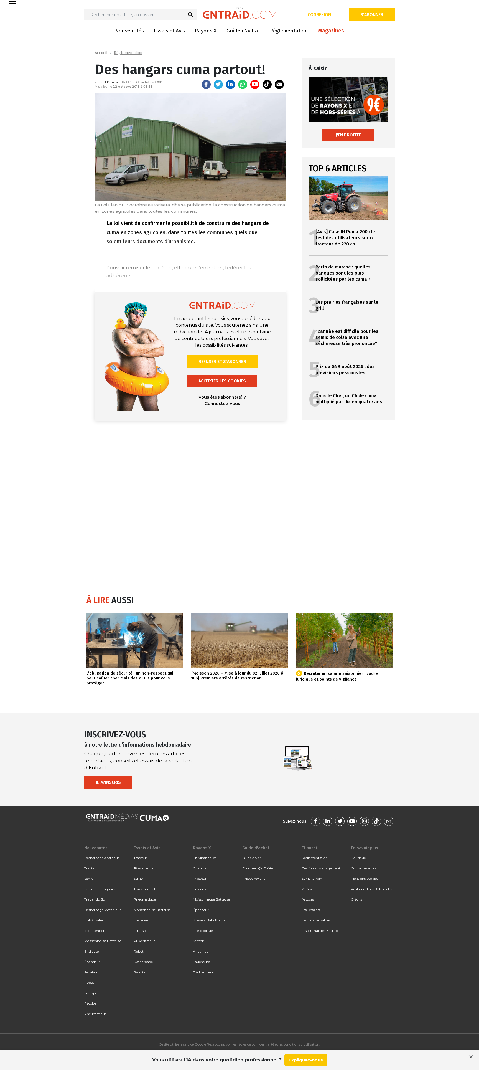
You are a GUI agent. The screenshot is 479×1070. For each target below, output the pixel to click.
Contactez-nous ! (364, 868)
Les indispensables (316, 920)
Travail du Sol (95, 899)
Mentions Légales (364, 878)
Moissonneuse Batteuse (102, 941)
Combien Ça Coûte (257, 868)
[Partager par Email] (279, 84)
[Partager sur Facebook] (206, 84)
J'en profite (348, 135)
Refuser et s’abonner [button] (222, 361)
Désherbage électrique (101, 858)
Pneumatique (95, 1014)
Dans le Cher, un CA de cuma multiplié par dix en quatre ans (348, 399)
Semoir (90, 878)
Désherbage (143, 962)
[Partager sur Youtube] (254, 84)
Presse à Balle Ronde (209, 920)
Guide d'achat (255, 847)
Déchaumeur (203, 972)
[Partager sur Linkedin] (230, 84)
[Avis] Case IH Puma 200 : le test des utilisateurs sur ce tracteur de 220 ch (345, 238)
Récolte (90, 1003)
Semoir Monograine (100, 889)
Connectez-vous (222, 403)
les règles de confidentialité (253, 1044)
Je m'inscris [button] (108, 782)
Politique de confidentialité (372, 889)
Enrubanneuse (204, 858)
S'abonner (371, 14)
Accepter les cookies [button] (222, 381)
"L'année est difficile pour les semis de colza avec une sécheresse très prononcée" (346, 337)
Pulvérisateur (95, 920)
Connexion (319, 14)
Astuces (308, 899)
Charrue (199, 868)
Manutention (94, 931)
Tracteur (91, 868)
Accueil (101, 52)
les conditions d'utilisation (299, 1044)
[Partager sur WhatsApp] (242, 84)
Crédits (356, 899)
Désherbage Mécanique (102, 910)
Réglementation (289, 30)
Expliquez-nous (306, 1060)
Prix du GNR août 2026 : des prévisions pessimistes (345, 370)
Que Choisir (251, 858)
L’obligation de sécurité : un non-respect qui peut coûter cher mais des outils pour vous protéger (129, 678)
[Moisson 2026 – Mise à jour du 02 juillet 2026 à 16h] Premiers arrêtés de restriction (237, 676)
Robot (89, 982)
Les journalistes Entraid (320, 931)
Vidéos (307, 889)
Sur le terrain (312, 878)
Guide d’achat (243, 30)
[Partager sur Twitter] (218, 84)
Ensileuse (91, 951)
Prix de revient (253, 878)
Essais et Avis (169, 30)
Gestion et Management (321, 868)
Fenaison (91, 972)
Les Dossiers (311, 910)
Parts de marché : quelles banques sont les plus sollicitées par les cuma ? (343, 273)
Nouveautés (129, 30)
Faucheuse (201, 962)
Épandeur (92, 962)
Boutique (358, 858)
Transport (92, 993)
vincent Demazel (107, 82)
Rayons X (205, 30)
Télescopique (143, 868)
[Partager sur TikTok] (267, 84)
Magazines (331, 30)
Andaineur (201, 951)
